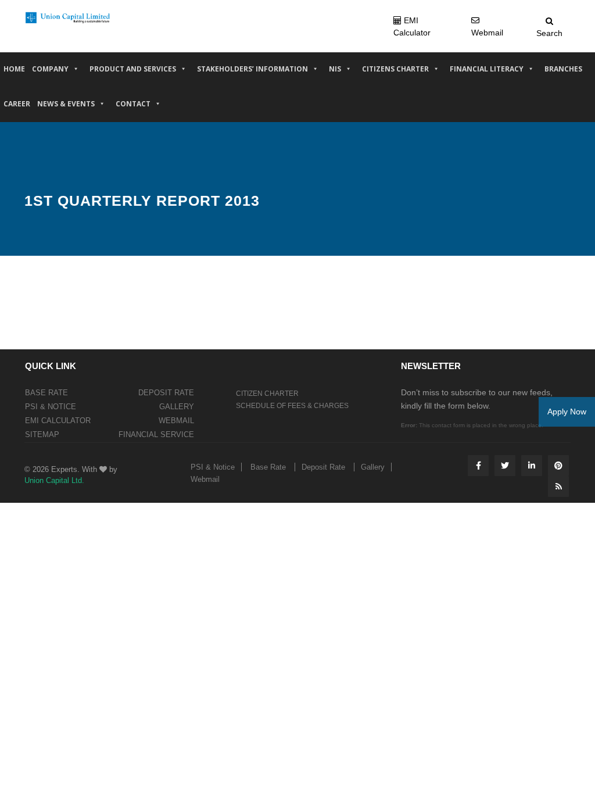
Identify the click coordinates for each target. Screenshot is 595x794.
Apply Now (566, 411)
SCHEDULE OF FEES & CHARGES (292, 406)
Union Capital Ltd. (54, 480)
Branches (563, 69)
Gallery (176, 406)
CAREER (16, 104)
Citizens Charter (395, 69)
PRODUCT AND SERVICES (132, 69)
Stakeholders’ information (252, 69)
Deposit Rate (166, 392)
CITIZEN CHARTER (267, 393)
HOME (14, 69)
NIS (335, 69)
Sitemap (42, 434)
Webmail (176, 420)
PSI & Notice (50, 406)
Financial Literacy (487, 69)
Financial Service (156, 434)
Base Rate (46, 392)
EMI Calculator (58, 420)
